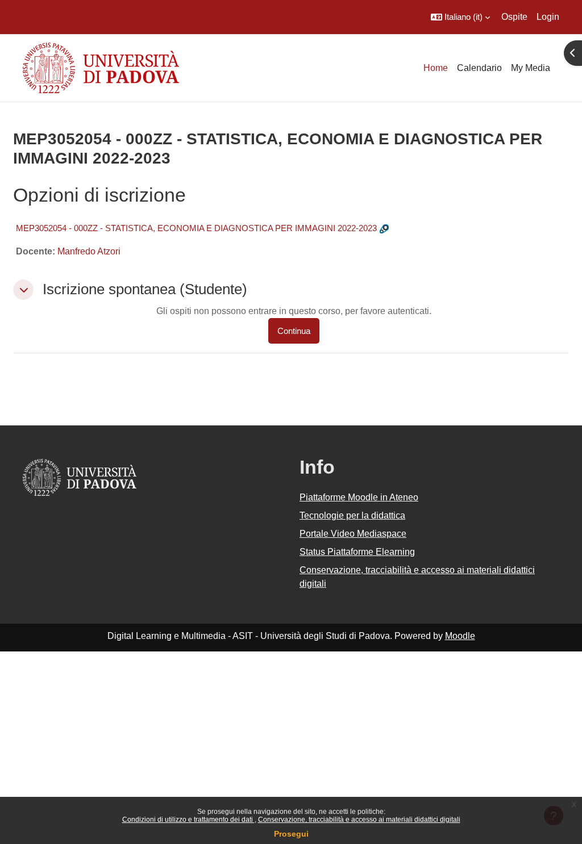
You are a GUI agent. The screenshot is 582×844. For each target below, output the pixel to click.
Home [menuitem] (435, 68)
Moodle (460, 636)
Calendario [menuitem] (479, 68)
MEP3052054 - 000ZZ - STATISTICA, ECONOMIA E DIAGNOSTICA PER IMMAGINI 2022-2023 (196, 228)
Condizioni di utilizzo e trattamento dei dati (188, 820)
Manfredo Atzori (88, 251)
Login (548, 17)
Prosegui (291, 833)
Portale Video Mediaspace (353, 533)
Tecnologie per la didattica (352, 515)
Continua (293, 331)
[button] (460, 17)
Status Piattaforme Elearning (357, 552)
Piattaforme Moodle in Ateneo (359, 497)
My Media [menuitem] (530, 68)
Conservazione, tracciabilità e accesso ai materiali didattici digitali (359, 820)
